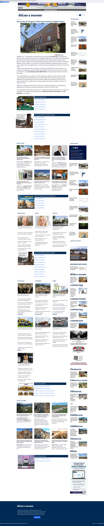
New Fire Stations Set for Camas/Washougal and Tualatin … (25, 238)
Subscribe (37, 517)
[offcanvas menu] (84, 15)
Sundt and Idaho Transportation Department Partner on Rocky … (24, 245)
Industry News (20, 143)
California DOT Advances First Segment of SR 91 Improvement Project (74, 280)
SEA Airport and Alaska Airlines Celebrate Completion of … (42, 340)
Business (54, 314)
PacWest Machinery (39, 117)
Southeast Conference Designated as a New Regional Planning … (25, 364)
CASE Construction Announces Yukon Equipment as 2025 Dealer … (25, 334)
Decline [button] (1, 2)
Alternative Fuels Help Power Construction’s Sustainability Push (74, 40)
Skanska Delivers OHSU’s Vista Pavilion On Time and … (41, 337)
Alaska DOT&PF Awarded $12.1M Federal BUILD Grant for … (60, 233)
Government (38, 281)
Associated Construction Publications (11, 523)
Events (19, 350)
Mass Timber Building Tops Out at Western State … (42, 328)
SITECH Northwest (39, 198)
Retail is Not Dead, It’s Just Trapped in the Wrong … (74, 268)
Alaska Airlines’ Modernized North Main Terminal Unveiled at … (60, 245)
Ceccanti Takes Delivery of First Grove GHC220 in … (24, 249)
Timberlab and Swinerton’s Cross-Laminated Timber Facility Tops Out (25, 369)
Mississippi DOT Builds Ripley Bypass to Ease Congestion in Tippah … (73, 315)
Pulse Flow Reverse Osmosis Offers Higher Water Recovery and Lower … (74, 409)
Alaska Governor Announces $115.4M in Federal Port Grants (59, 242)
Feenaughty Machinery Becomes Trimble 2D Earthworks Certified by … (25, 329)
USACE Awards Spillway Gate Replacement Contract (41, 308)
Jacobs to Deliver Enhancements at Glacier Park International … (42, 333)
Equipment (20, 314)
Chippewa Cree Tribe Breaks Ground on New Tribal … (24, 376)
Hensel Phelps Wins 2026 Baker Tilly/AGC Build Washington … (24, 299)
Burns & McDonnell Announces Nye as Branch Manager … (42, 235)
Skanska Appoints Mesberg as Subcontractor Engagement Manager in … (41, 244)
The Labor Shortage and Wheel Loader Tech (73, 165)
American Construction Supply (42, 386)
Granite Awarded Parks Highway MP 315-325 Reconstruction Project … (42, 295)
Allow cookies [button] (6, 2)
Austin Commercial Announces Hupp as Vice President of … (41, 227)
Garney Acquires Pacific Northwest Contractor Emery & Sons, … (60, 337)
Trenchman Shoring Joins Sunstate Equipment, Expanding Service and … (60, 346)
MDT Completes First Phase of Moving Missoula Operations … (41, 301)
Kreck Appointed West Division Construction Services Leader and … (25, 228)
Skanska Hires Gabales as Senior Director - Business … (25, 242)
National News (75, 19)
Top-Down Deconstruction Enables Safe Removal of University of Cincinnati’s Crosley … (73, 292)
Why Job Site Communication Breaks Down (74, 84)
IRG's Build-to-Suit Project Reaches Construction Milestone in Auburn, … (25, 234)
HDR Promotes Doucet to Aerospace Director (40, 239)
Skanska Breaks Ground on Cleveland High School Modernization (58, 228)
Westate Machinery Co (40, 99)
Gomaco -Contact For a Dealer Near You (45, 390)
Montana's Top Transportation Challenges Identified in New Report (59, 296)
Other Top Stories (21, 400)
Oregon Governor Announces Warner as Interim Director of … (42, 232)
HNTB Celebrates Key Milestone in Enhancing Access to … (42, 344)
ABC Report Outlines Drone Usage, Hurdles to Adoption (74, 173)
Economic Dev (38, 314)
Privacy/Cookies (100, 523)
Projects (54, 213)
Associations (20, 281)
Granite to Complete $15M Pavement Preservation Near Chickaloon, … (59, 238)
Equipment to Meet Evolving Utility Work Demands (73, 208)
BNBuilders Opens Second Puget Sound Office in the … (60, 328)
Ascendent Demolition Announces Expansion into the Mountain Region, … (60, 341)
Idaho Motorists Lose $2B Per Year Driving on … (60, 301)
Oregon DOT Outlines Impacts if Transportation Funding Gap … (59, 308)
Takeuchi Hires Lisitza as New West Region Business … (25, 348)
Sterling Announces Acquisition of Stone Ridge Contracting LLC (60, 333)
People (37, 213)
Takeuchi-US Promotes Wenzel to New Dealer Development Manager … (25, 339)
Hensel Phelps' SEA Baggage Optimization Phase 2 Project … (24, 307)
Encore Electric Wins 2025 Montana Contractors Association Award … (25, 303)
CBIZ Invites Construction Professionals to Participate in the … (60, 305)
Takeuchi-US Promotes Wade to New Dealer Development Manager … (25, 344)
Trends (54, 281)
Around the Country (75, 241)
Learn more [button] (34, 0)
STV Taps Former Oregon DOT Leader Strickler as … (41, 305)
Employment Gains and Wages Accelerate (74, 54)
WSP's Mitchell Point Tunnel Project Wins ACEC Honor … (24, 295)
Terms (94, 523)
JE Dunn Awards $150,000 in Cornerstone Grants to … (59, 312)
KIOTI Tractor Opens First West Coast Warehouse (24, 380)
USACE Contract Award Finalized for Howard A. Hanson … (43, 312)
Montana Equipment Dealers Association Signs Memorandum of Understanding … (25, 311)
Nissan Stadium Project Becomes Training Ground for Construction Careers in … (74, 375)
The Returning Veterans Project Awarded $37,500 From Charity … (25, 373)
